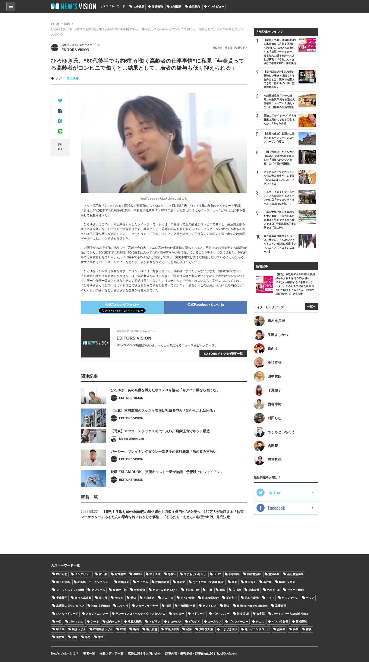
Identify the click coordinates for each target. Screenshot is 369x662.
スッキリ (122, 605)
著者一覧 (89, 653)
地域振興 (176, 6)
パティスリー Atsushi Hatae (290, 613)
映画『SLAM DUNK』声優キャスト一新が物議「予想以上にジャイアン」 (167, 472)
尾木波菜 (253, 590)
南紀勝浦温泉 (295, 574)
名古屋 (267, 582)
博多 (227, 605)
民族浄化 (123, 582)
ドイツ (270, 597)
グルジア (194, 621)
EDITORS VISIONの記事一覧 (223, 353)
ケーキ (95, 621)
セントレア (210, 605)
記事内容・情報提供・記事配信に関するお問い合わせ (201, 653)
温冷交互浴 (206, 629)
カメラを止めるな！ (165, 590)
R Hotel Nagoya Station (252, 605)
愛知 (133, 597)
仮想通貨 (139, 590)
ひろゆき (73, 78)
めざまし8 (273, 590)
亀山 (136, 629)
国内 (67, 24)
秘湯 (189, 629)
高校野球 (301, 621)
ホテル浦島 (63, 582)
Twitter (274, 492)
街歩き (119, 597)
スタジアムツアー (97, 613)
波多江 (260, 613)
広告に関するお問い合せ (144, 653)
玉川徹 (237, 590)
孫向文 (181, 582)
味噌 (123, 629)
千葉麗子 (61, 597)
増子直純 (155, 574)
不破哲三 (231, 597)
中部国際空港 (187, 605)
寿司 (88, 637)
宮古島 (60, 637)
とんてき (167, 597)
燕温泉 (281, 629)
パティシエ (76, 621)
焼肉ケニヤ (113, 621)
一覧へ (311, 306)
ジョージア (175, 621)
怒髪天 (172, 574)
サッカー (178, 613)
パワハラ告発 (280, 621)
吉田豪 (103, 574)
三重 (209, 590)
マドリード (198, 613)
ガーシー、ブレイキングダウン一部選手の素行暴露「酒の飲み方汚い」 (165, 451)
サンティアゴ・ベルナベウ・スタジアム (140, 613)
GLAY (217, 574)
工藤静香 (280, 605)
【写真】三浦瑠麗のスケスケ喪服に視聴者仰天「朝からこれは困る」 (164, 410)
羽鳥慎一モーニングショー (94, 582)
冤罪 (234, 582)
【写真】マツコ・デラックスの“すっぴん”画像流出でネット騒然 (160, 431)
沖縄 (75, 637)
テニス (260, 621)
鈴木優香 (120, 574)
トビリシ (154, 621)
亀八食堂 (151, 629)
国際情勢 (157, 6)
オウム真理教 (83, 597)
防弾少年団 (172, 629)
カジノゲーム (290, 597)
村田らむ (61, 574)
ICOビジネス (287, 582)
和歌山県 (234, 574)
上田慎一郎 (192, 590)
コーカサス (214, 621)
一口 (59, 621)
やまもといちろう (195, 574)
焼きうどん (79, 629)
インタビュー (216, 6)
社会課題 (138, 6)
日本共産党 (252, 597)
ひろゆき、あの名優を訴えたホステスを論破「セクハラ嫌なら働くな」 (165, 390)
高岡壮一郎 (120, 590)
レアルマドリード (67, 613)
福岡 (168, 605)
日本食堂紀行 (210, 597)
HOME (55, 24)
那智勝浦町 (254, 574)
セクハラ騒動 (295, 590)
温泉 (296, 629)
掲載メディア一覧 (111, 653)
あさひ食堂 (188, 597)
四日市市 (149, 597)
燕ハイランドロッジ (257, 629)
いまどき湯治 (229, 629)
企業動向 (194, 6)
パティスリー (221, 613)
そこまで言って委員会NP (208, 582)
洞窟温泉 (274, 574)
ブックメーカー (238, 621)
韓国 (222, 590)
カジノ (310, 597)
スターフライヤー (147, 605)
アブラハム (98, 590)
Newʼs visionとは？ (65, 653)
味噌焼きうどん (103, 629)
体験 (309, 629)
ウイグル (142, 582)
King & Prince (100, 605)
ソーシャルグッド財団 (70, 590)
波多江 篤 (243, 613)
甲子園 (60, 629)
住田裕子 (250, 582)
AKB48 (137, 574)
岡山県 (103, 597)
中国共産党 (162, 582)
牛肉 (101, 637)
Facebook (276, 508)
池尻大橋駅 (135, 621)
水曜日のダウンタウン (70, 605)
